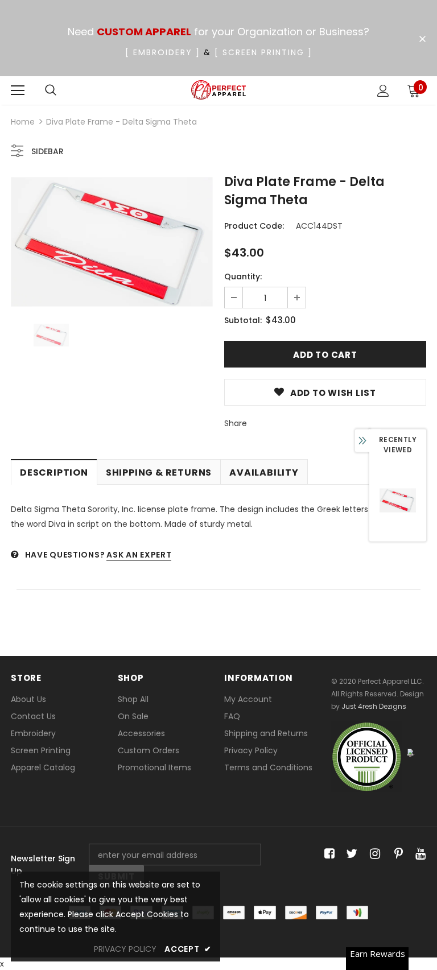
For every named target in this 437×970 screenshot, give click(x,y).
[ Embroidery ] (162, 52)
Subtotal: (243, 320)
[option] (112, 242)
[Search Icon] (50, 90)
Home (23, 121)
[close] (422, 39)
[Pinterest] (396, 854)
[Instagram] (373, 854)
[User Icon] (383, 91)
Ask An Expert (138, 554)
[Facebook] (327, 854)
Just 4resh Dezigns (373, 706)
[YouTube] (418, 854)
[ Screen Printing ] (263, 52)
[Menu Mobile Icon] (17, 90)
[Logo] (218, 90)
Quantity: (243, 276)
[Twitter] (350, 854)
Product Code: (254, 226)
